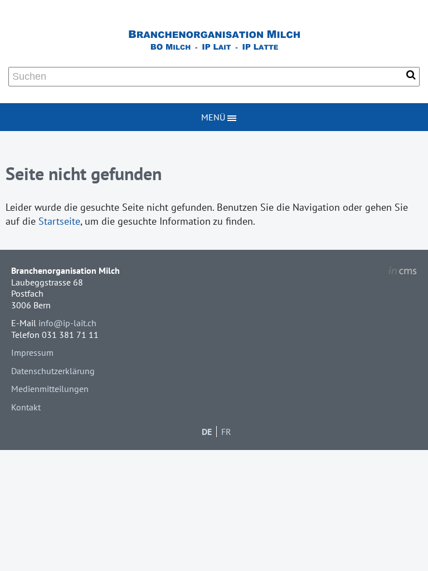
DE (207, 431)
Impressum (32, 352)
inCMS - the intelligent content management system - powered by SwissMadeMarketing (402, 272)
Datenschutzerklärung (53, 370)
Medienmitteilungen (50, 388)
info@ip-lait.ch (67, 322)
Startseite (59, 221)
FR (226, 431)
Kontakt (26, 407)
